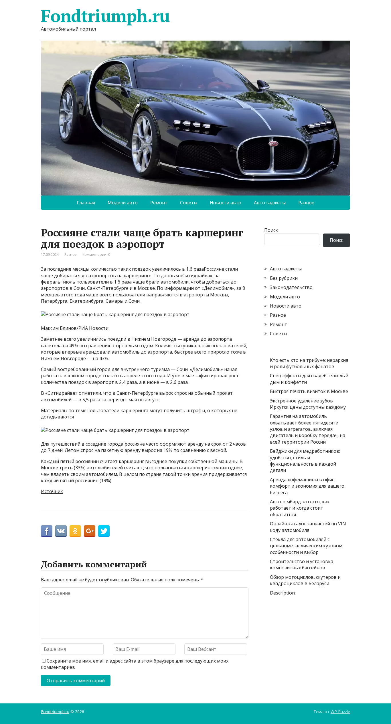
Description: (283, 593)
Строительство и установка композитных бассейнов (301, 564)
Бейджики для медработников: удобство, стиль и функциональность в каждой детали (305, 460)
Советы (188, 203)
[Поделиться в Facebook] (46, 531)
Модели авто (123, 203)
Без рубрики (284, 278)
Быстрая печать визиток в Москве (309, 391)
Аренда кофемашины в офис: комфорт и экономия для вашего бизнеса (307, 486)
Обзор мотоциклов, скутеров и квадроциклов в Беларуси (305, 580)
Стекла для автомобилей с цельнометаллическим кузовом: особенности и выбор (306, 545)
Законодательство (291, 287)
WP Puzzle (340, 711)
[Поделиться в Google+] (89, 531)
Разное (306, 203)
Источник (52, 491)
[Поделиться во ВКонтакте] (61, 531)
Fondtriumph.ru (105, 16)
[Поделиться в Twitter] (104, 531)
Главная (86, 203)
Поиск (271, 230)
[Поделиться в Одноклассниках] (75, 531)
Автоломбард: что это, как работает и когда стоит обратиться (300, 508)
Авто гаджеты (270, 203)
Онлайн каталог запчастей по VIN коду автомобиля (308, 526)
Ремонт (158, 203)
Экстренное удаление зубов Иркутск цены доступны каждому (308, 404)
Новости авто (225, 203)
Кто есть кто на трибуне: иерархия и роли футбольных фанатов (309, 363)
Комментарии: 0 (96, 254)
